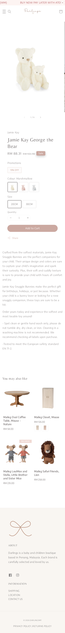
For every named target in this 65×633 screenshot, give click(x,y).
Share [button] (15, 238)
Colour (20, 178)
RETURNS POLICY (42, 626)
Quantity (12, 212)
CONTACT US (15, 599)
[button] (4, 11)
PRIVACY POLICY (22, 626)
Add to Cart (32, 228)
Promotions (14, 162)
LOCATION (14, 595)
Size (10, 196)
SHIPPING (14, 590)
